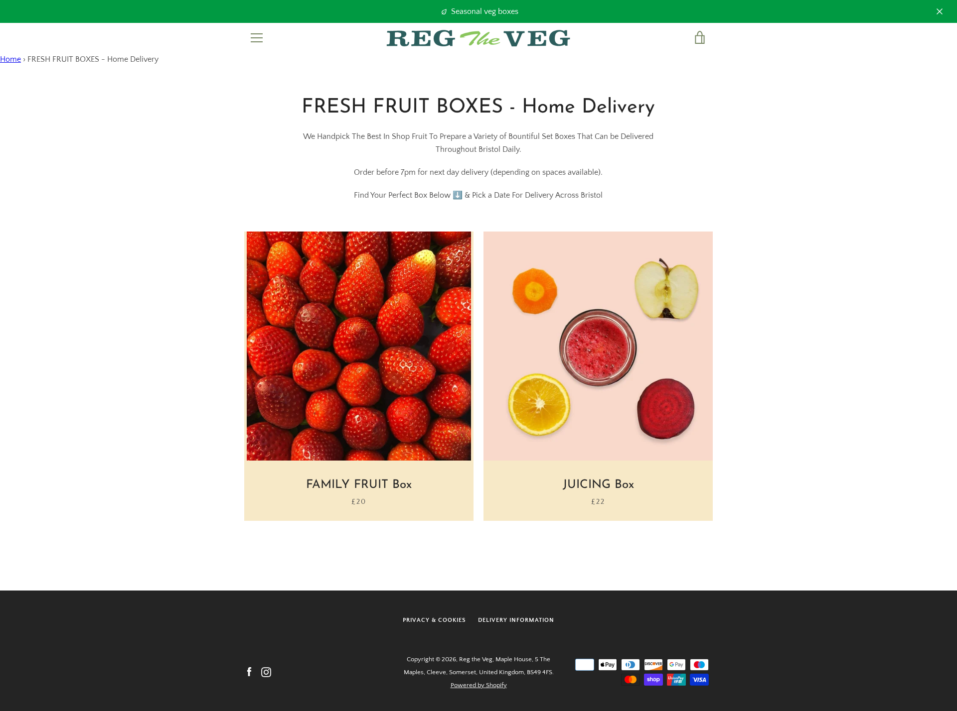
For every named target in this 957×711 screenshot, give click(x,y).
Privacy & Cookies (434, 620)
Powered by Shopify (479, 685)
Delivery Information (516, 620)
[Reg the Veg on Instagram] (266, 671)
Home (10, 59)
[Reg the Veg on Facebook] (249, 671)
